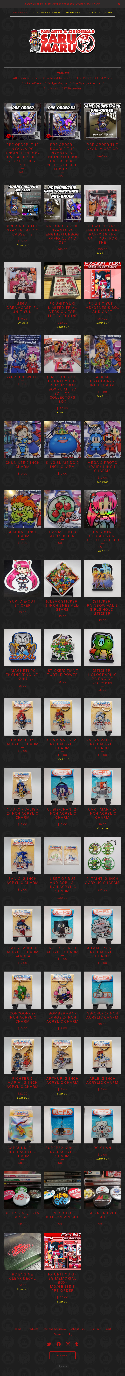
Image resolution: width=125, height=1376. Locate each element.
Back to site (62, 1355)
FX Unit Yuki (101, 78)
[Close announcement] (118, 3)
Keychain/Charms (55, 78)
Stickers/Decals (33, 83)
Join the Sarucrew (46, 12)
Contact (94, 12)
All (15, 78)
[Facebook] (58, 1344)
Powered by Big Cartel (62, 1366)
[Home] (62, 41)
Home (17, 1329)
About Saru (74, 12)
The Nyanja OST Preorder (62, 88)
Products (20, 12)
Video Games (30, 78)
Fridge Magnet (58, 83)
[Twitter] (49, 1344)
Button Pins (80, 78)
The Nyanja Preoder (87, 83)
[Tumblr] (77, 1344)
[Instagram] (68, 1344)
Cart (108, 12)
